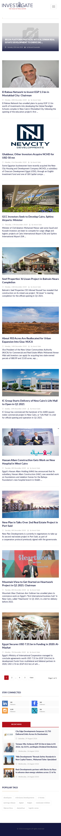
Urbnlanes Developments (24, 798)
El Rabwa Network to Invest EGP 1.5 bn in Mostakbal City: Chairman (25, 94)
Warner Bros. (8, 808)
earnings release (9, 803)
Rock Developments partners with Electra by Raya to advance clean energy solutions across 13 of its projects (36, 772)
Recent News (16, 724)
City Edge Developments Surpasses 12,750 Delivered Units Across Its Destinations (33, 733)
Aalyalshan (21, 808)
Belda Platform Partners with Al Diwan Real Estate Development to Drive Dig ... (30, 41)
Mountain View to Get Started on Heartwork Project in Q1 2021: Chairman (27, 584)
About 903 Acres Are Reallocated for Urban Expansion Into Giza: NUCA (26, 340)
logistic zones (34, 808)
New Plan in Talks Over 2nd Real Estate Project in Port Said (30, 524)
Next (31, 677)
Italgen (29, 803)
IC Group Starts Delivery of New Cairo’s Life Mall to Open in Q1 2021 (29, 403)
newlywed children (43, 803)
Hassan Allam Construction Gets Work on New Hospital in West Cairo (28, 462)
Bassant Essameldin (34, 47)
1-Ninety (41, 798)
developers (8, 798)
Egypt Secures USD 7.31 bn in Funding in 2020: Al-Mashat (30, 646)
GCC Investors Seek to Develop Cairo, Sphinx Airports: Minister (27, 219)
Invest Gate (37, 100)
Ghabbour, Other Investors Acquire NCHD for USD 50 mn (28, 156)
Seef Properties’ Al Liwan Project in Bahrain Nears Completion (30, 281)
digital (21, 803)
